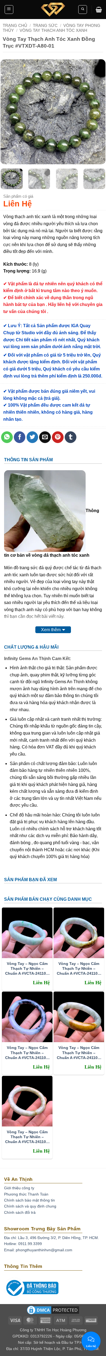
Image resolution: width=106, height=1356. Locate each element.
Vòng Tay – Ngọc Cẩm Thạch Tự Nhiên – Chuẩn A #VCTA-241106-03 (79, 1052)
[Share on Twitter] (32, 437)
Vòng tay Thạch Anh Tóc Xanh (53, 30)
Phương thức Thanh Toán (26, 1194)
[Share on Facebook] (20, 437)
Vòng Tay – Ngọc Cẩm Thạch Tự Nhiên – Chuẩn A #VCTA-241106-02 (27, 1137)
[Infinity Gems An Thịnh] (53, 9)
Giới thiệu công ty (19, 1188)
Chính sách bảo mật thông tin (29, 1200)
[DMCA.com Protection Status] (53, 1311)
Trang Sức (45, 25)
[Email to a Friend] (45, 437)
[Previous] (9, 111)
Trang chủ (15, 25)
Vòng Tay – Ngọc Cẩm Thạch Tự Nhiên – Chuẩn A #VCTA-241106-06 (27, 968)
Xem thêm (51, 629)
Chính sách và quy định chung (30, 1206)
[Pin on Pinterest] (58, 437)
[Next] (96, 111)
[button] (9, 9)
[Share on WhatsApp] (7, 437)
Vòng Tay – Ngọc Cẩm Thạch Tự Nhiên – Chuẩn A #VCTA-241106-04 (27, 1052)
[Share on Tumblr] (70, 437)
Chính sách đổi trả (20, 1212)
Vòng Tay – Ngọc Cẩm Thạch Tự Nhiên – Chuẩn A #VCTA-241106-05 (79, 968)
